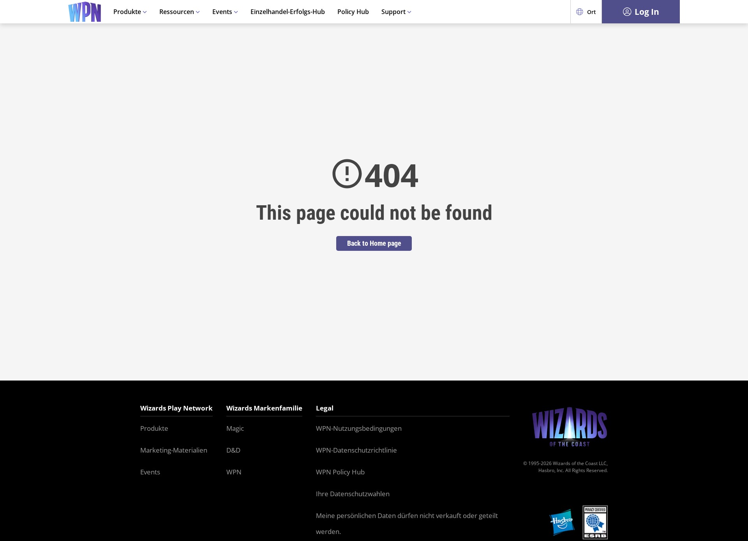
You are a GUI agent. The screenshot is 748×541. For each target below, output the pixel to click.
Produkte (128, 11)
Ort (591, 12)
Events (223, 11)
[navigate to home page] (84, 12)
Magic (235, 428)
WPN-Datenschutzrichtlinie (356, 450)
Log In (647, 11)
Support (394, 11)
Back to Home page (374, 243)
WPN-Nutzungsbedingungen (359, 428)
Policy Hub (353, 11)
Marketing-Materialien (173, 450)
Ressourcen (177, 11)
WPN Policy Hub (340, 471)
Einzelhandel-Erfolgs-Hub (288, 11)
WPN (234, 471)
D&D (233, 450)
